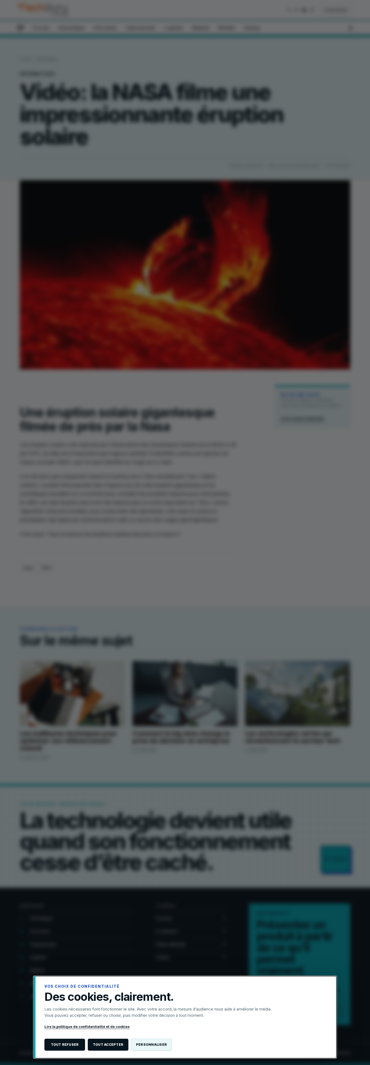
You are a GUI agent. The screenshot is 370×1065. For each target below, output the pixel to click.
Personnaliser (151, 1045)
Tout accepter (108, 1045)
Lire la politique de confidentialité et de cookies (87, 1026)
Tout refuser (65, 1045)
